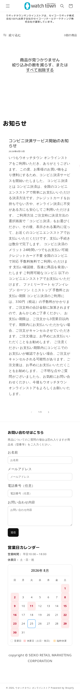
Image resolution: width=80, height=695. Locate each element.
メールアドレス (20, 469)
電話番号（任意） (21, 485)
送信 (13, 532)
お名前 (13, 452)
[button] (7, 6)
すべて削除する (40, 69)
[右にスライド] (48, 412)
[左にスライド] (31, 412)
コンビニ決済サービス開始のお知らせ (39, 143)
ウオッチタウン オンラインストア (32, 687)
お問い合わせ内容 (21, 502)
